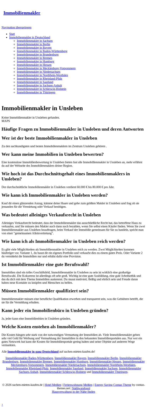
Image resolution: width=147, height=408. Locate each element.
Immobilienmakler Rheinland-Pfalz (27, 368)
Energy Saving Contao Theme (113, 384)
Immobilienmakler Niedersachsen (65, 365)
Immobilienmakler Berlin (103, 358)
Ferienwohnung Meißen (77, 384)
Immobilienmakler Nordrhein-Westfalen (111, 365)
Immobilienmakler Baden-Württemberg (29, 358)
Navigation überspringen (16, 27)
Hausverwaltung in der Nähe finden (73, 391)
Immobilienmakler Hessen (105, 361)
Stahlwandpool (81, 388)
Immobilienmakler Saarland (66, 368)
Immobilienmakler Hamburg (71, 361)
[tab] (73, 138)
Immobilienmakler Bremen (36, 361)
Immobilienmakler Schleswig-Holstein (63, 371)
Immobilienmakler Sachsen (101, 368)
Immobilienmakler (21, 12)
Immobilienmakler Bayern (70, 358)
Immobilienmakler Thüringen (109, 371)
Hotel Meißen (53, 384)
